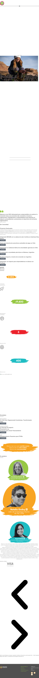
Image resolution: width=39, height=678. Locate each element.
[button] (19, 6)
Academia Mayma (23, 671)
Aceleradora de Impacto (24, 670)
